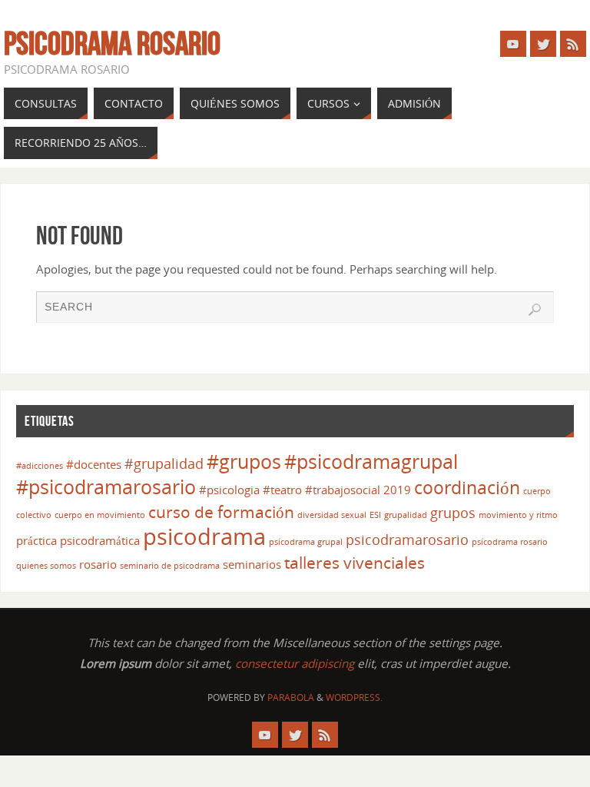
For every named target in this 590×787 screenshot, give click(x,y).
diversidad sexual (331, 515)
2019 (397, 489)
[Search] (534, 309)
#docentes (93, 464)
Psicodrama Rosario (112, 43)
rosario (98, 564)
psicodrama (204, 536)
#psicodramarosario (106, 487)
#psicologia (229, 489)
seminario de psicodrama (170, 565)
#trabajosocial (342, 489)
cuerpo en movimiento (100, 515)
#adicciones (39, 465)
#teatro (282, 489)
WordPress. (354, 697)
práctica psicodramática (78, 540)
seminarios (252, 564)
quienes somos (46, 565)
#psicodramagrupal (371, 461)
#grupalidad (164, 463)
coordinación (467, 488)
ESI (375, 515)
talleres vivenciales (354, 562)
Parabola (290, 697)
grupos (453, 512)
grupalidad (405, 515)
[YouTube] (513, 44)
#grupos (244, 461)
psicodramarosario (407, 539)
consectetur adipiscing (294, 663)
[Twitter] (543, 44)
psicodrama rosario (510, 541)
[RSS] (573, 44)
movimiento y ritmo (518, 515)
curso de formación (221, 512)
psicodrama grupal (306, 541)
